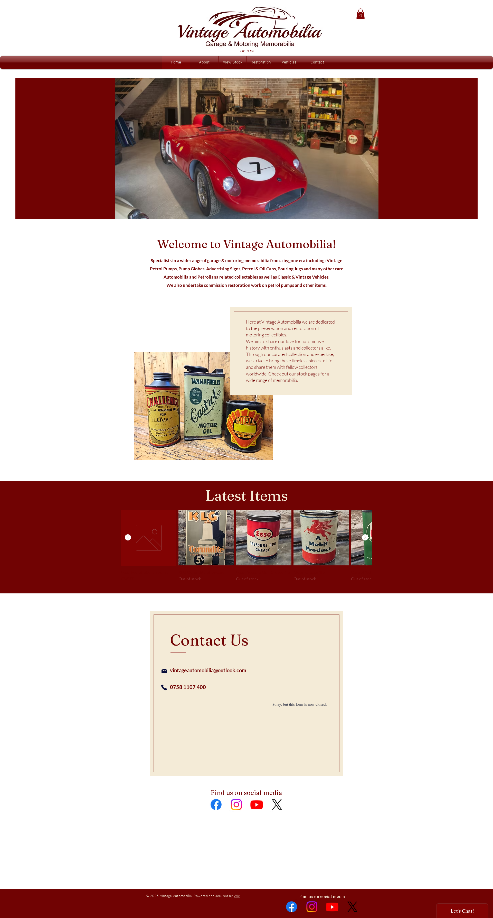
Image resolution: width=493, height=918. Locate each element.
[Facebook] (216, 804)
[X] (277, 804)
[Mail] (164, 671)
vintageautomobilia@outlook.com (208, 670)
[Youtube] (256, 804)
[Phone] (164, 687)
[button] (360, 13)
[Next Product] (365, 537)
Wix (237, 896)
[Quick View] (148, 537)
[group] (246, 548)
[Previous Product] (128, 537)
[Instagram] (236, 804)
